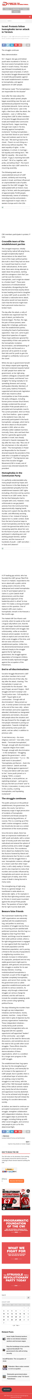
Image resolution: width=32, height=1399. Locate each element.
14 (20, 1314)
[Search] (28, 1297)
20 (16, 1317)
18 (8, 1317)
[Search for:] (16, 21)
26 (12, 1320)
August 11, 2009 (7, 36)
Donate (25, 9)
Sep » (17, 1325)
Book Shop (16, 9)
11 (8, 1314)
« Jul (14, 1325)
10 (4, 1314)
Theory (7, 9)
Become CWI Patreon (16, 1181)
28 (20, 1320)
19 (12, 1317)
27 (16, 1320)
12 (12, 1314)
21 (20, 1317)
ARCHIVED (7, 1389)
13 (16, 1314)
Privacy (16, 12)
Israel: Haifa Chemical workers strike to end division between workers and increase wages (17, 1339)
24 (4, 1320)
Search (4, 1295)
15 (24, 1314)
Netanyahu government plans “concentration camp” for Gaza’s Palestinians (18, 1376)
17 (4, 1317)
